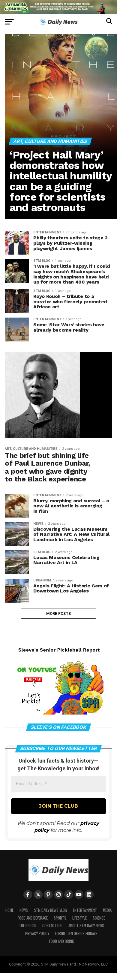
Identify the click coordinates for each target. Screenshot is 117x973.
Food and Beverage (33, 918)
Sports (60, 918)
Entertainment (85, 910)
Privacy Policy (37, 933)
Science (99, 918)
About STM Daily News (86, 926)
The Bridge (27, 926)
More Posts (58, 613)
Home (9, 910)
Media (107, 910)
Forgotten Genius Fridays (76, 933)
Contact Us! (52, 926)
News (24, 910)
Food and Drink (61, 941)
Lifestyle (79, 918)
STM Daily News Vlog (50, 910)
